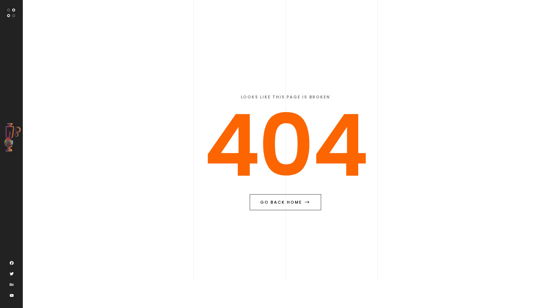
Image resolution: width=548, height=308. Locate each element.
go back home (281, 202)
